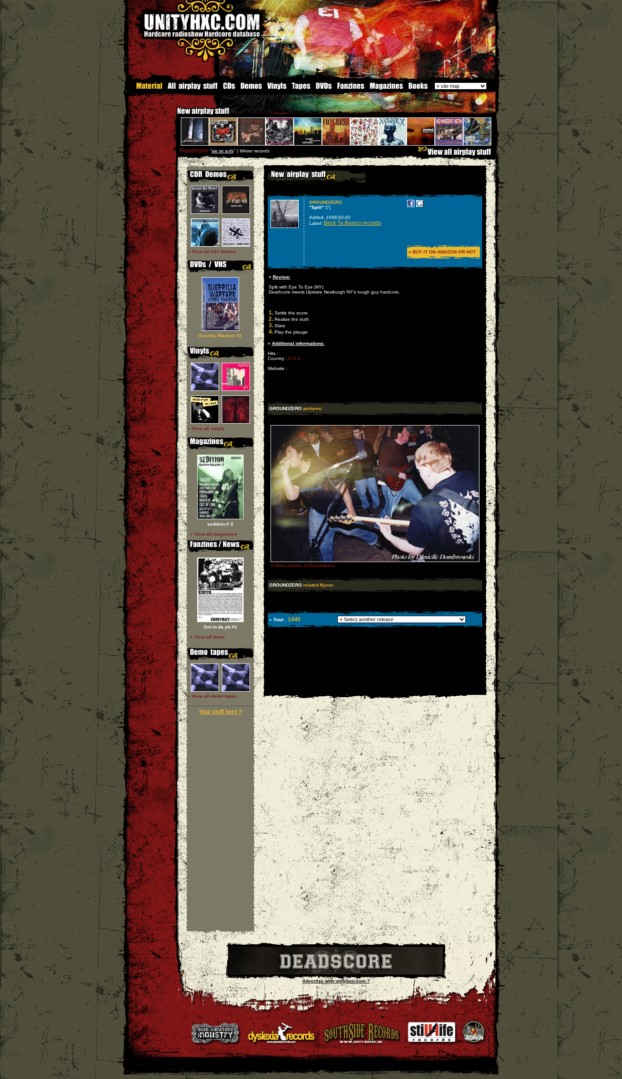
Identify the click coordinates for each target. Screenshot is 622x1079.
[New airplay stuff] (173, 115)
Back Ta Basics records (352, 223)
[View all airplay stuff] (457, 154)
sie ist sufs (223, 150)
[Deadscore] (336, 972)
